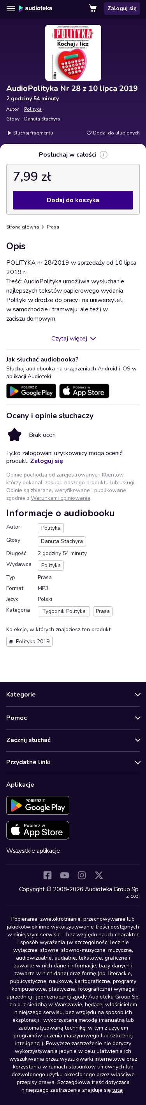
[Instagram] (81, 875)
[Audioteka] (35, 8)
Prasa (53, 227)
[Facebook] (47, 875)
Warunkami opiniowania (60, 498)
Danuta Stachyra (42, 119)
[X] (99, 875)
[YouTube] (64, 875)
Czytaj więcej (69, 338)
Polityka (33, 109)
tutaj (117, 1090)
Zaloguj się (122, 8)
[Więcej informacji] (103, 155)
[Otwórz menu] (11, 8)
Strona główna (22, 227)
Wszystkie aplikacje (33, 851)
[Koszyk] (93, 8)
